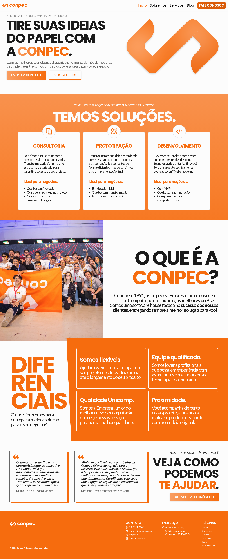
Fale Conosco (211, 5)
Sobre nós (158, 5)
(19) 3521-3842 (136, 527)
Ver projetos (65, 75)
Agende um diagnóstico (194, 497)
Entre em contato (26, 75)
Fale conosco (208, 545)
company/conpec (137, 538)
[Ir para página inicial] (14, 5)
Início (142, 5)
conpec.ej (133, 534)
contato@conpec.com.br (141, 531)
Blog (190, 5)
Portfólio (206, 538)
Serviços (176, 5)
